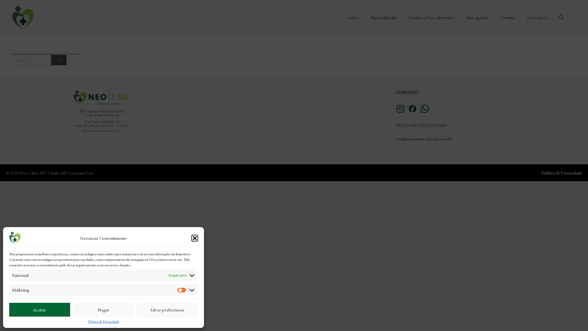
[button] (195, 238)
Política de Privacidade (103, 321)
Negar (103, 310)
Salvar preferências (167, 310)
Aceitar (39, 310)
